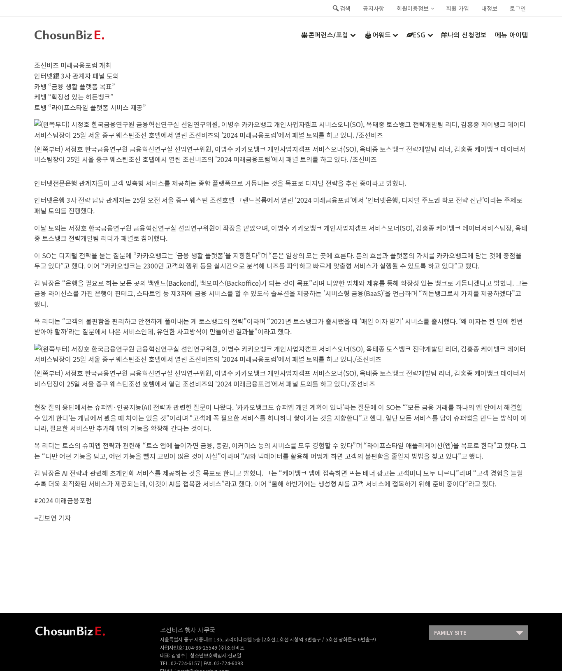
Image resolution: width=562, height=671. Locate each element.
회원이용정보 (413, 8)
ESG (419, 35)
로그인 (518, 8)
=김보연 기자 (52, 518)
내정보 (489, 8)
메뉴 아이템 (511, 35)
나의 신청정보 (467, 35)
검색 (345, 8)
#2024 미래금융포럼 (63, 500)
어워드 (381, 35)
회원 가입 (457, 8)
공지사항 (373, 8)
